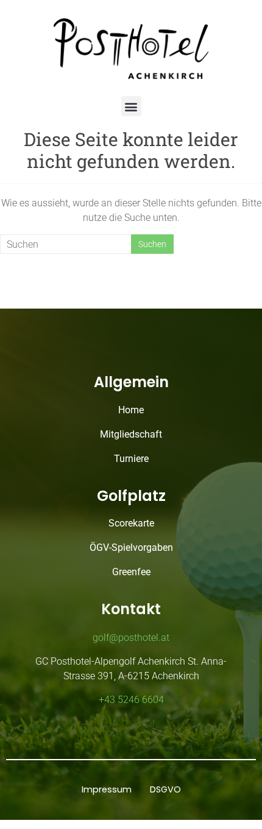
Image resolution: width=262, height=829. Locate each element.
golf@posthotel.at (131, 637)
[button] (131, 106)
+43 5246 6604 (131, 699)
